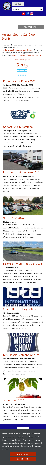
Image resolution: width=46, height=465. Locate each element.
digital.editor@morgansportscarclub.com (26, 55)
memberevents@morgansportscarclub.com (17, 50)
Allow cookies (23, 454)
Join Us (18, 4)
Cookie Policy (23, 459)
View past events (31, 27)
